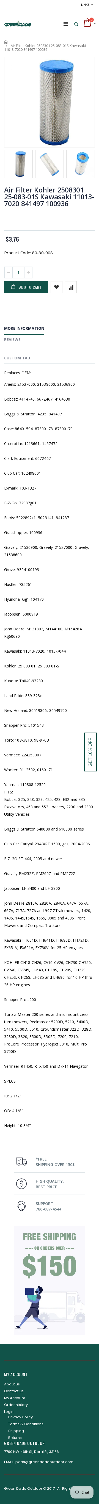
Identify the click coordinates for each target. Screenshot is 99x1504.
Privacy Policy (20, 1417)
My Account (14, 1397)
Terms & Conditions (25, 1424)
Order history (16, 1404)
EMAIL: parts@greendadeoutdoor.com (38, 1461)
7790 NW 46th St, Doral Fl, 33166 (31, 1451)
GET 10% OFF (90, 752)
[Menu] (66, 23)
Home (6, 42)
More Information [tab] (24, 328)
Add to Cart (30, 287)
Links (85, 4)
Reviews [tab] (12, 339)
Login (8, 1411)
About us (12, 1384)
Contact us (14, 1391)
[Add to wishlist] (56, 287)
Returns (15, 1437)
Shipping (16, 1430)
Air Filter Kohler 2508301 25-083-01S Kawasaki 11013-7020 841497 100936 (49, 196)
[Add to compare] (71, 287)
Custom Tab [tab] (17, 357)
